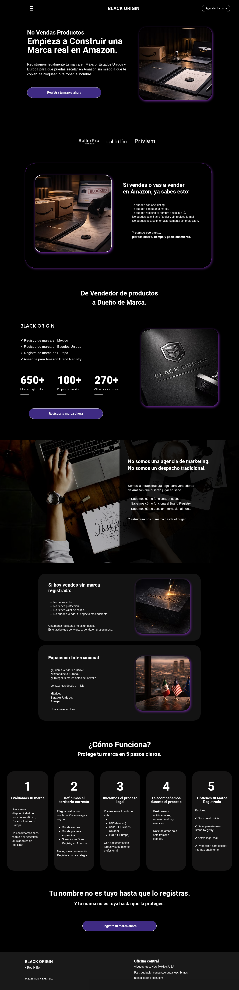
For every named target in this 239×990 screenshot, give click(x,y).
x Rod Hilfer (33, 967)
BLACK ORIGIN (123, 8)
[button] (89, 141)
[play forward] (154, 141)
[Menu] (31, 8)
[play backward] (82, 141)
